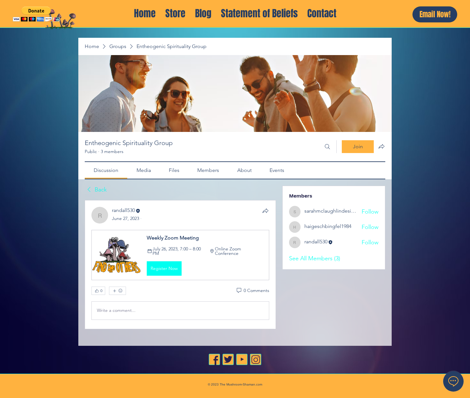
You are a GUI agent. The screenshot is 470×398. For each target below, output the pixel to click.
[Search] (327, 146)
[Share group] (381, 146)
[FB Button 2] (214, 359)
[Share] (265, 211)
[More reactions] (117, 291)
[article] (180, 264)
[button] (36, 13)
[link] (106, 170)
